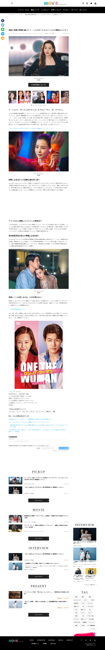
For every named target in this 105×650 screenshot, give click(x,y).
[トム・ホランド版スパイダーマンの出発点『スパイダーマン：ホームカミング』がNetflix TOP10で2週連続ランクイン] (15, 480)
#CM (83, 615)
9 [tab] (45, 105)
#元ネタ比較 (91, 619)
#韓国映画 (84, 622)
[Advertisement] (39, 22)
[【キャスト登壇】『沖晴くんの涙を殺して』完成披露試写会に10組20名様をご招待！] (15, 604)
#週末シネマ (83, 609)
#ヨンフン (31, 33)
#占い (90, 609)
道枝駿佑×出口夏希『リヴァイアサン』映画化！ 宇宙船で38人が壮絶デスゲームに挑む (46, 516)
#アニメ (83, 612)
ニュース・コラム (23, 10)
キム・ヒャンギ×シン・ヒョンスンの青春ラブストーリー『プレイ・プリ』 (29, 422)
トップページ (12, 14)
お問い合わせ (53, 643)
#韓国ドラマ (48, 33)
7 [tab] (42, 105)
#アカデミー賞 (90, 615)
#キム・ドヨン (25, 33)
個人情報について (35, 643)
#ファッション (92, 622)
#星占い (83, 596)
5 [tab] (38, 105)
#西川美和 (26, 493)
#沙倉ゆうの (32, 569)
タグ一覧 (92, 628)
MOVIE (60, 640)
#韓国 (76, 615)
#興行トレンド (84, 619)
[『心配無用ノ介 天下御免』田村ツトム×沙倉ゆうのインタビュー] (15, 566)
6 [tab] (40, 105)
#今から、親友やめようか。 (78, 581)
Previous (9, 96)
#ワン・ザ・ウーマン (39, 33)
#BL (83, 606)
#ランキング (90, 603)
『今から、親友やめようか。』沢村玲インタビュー (78, 576)
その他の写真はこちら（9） (38, 84)
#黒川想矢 (87, 580)
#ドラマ (83, 603)
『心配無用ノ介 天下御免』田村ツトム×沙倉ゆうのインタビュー (42, 563)
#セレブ (89, 612)
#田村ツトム (26, 569)
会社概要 (45, 643)
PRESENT (70, 640)
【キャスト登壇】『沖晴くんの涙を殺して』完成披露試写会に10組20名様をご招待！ (45, 602)
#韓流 (52, 33)
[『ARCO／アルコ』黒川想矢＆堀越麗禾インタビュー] (90, 571)
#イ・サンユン (12, 33)
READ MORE (39, 500)
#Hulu (76, 612)
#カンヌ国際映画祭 (91, 625)
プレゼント (66, 10)
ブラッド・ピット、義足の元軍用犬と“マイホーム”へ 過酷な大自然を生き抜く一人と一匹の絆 (46, 526)
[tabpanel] (39, 97)
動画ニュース (35, 10)
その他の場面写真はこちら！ (18, 309)
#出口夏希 (34, 522)
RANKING (52, 640)
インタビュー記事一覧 (89, 584)
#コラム (76, 609)
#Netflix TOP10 (77, 622)
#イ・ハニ (18, 33)
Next (67, 96)
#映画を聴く (76, 603)
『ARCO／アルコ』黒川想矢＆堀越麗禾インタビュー (90, 576)
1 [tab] (31, 105)
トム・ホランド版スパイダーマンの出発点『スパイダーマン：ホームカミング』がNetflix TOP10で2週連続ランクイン (46, 478)
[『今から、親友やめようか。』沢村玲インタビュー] (78, 571)
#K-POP (83, 625)
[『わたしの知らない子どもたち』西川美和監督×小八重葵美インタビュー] (15, 490)
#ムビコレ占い (90, 606)
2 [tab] (33, 105)
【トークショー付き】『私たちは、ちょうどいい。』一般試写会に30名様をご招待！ (46, 593)
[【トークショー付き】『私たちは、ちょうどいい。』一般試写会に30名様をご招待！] (15, 595)
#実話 (76, 625)
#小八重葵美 (31, 493)
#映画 (76, 596)
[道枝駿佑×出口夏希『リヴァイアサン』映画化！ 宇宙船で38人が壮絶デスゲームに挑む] (15, 519)
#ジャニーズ (76, 619)
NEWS (32, 640)
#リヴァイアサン (27, 522)
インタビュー (45, 10)
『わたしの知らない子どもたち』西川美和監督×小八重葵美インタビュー (44, 487)
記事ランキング (56, 10)
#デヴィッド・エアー (28, 531)
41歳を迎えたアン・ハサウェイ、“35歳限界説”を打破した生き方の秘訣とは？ (30, 419)
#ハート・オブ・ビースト (38, 531)
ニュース (20, 14)
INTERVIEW (41, 640)
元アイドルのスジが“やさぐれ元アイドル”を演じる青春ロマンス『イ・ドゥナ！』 (32, 128)
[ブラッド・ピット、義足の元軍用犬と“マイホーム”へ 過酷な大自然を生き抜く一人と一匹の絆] (15, 528)
